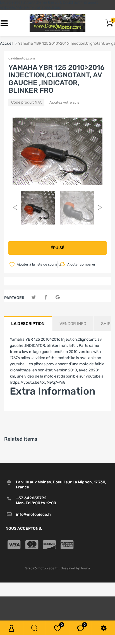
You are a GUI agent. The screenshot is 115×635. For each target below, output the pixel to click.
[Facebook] (45, 297)
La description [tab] (28, 323)
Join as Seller (21, 407)
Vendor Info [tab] (72, 323)
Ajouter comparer (81, 264)
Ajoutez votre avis (64, 102)
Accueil (6, 43)
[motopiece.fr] (57, 23)
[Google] (57, 297)
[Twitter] (33, 297)
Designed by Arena (75, 568)
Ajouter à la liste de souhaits (36, 264)
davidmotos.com (21, 58)
